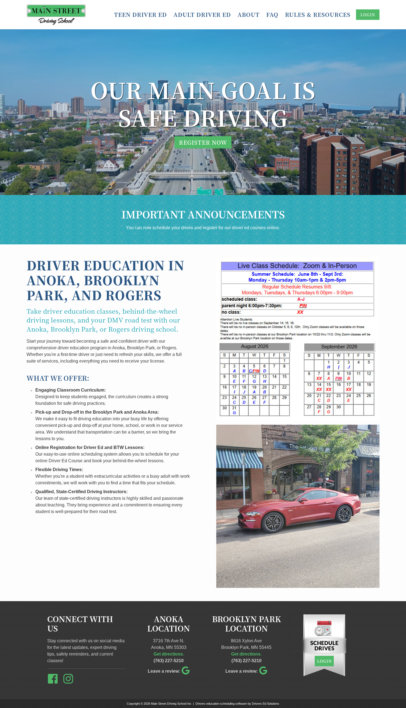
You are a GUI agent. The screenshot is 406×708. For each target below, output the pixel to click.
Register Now (203, 142)
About (249, 14)
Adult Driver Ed (202, 14)
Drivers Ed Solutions (265, 703)
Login (367, 14)
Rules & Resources (317, 14)
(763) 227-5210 (169, 660)
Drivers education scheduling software (221, 703)
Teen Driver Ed (140, 14)
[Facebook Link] (55, 679)
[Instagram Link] (70, 679)
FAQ (272, 14)
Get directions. (169, 654)
